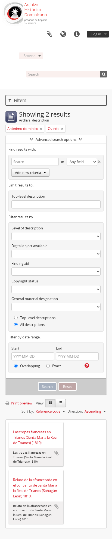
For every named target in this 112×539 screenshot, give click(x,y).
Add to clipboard (56, 453)
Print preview (21, 403)
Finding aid (20, 263)
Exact (56, 365)
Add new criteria (28, 172)
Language (63, 34)
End (59, 348)
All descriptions (32, 324)
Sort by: (27, 411)
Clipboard (49, 34)
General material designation (34, 298)
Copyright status (24, 281)
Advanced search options (56, 139)
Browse (29, 55)
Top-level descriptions (37, 317)
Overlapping (29, 365)
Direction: (75, 411)
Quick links (76, 34)
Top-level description (28, 196)
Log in (96, 34)
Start (15, 348)
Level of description (27, 228)
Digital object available (29, 245)
